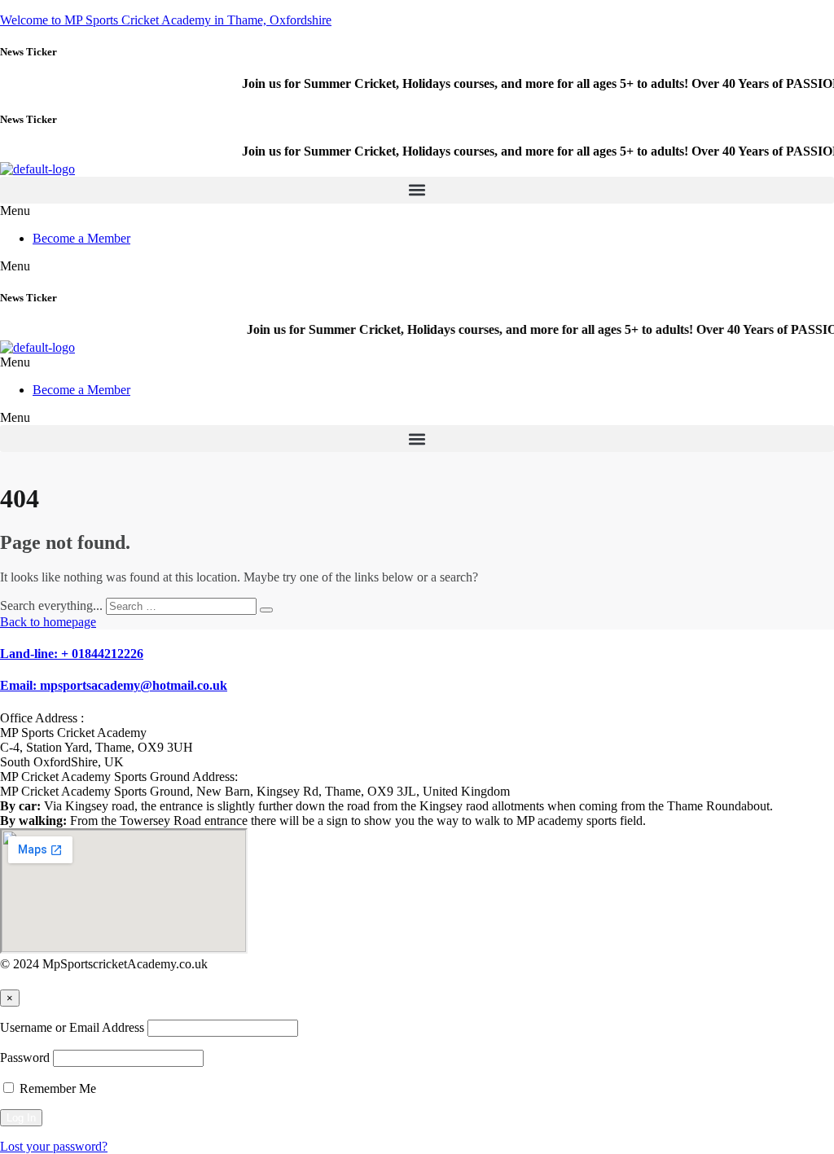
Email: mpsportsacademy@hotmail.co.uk (113, 685)
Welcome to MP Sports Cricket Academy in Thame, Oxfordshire (165, 20)
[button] (417, 190)
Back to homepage (48, 622)
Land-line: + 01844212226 (71, 653)
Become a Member (81, 238)
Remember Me (56, 1088)
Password (25, 1057)
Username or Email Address (72, 1027)
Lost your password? (54, 1146)
